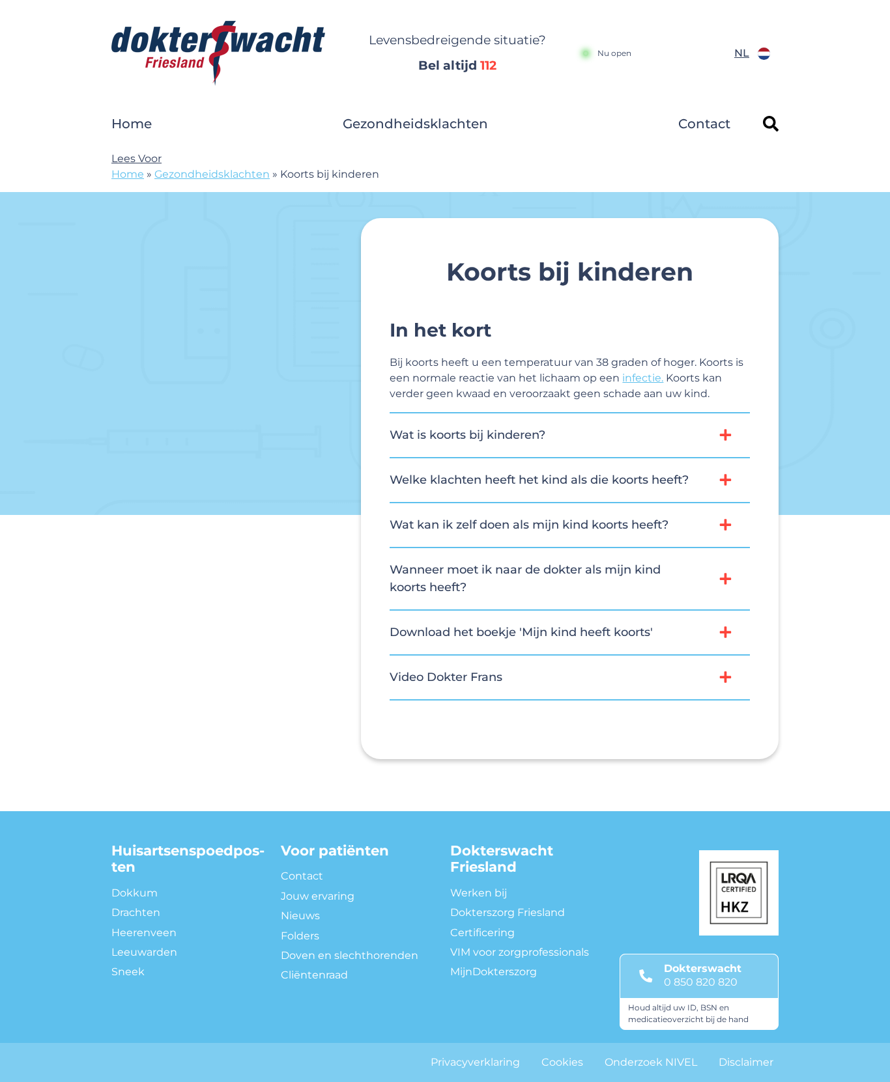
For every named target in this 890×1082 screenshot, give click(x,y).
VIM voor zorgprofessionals (519, 952)
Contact (704, 124)
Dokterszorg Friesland (507, 912)
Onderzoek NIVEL (651, 1062)
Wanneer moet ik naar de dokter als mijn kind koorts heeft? (525, 578)
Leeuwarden (144, 952)
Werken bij (478, 893)
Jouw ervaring (317, 896)
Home (131, 124)
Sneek (128, 971)
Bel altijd (457, 65)
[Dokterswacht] (226, 53)
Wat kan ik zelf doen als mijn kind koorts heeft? (529, 525)
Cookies (562, 1062)
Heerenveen (144, 932)
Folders (300, 936)
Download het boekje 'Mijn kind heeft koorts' (521, 632)
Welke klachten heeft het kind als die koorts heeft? (539, 480)
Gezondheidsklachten (415, 124)
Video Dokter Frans (446, 677)
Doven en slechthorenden (349, 955)
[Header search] (771, 123)
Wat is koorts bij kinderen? (467, 435)
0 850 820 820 (701, 982)
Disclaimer (746, 1062)
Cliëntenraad (314, 975)
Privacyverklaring (475, 1062)
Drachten (135, 912)
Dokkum (134, 893)
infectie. (642, 378)
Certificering (482, 932)
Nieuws (300, 915)
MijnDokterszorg (493, 971)
